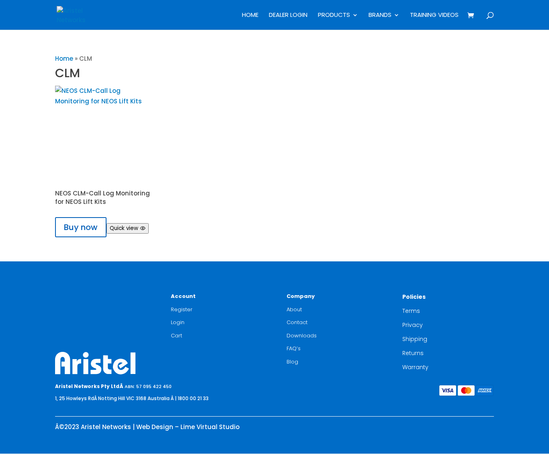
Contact (297, 322)
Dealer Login (288, 15)
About (294, 309)
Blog (292, 362)
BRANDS (380, 15)
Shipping (414, 339)
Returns (413, 353)
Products (334, 15)
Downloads (302, 335)
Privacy (412, 325)
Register (182, 309)
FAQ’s (294, 348)
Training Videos (434, 15)
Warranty (415, 367)
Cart (176, 335)
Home (250, 15)
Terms (411, 311)
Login (177, 322)
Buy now (81, 227)
